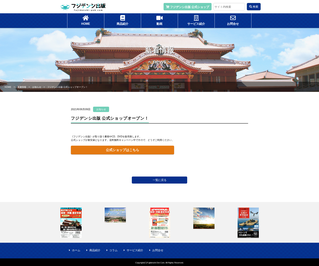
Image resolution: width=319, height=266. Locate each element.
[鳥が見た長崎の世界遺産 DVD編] (248, 223)
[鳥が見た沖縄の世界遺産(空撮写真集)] (115, 215)
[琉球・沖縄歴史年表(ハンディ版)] (71, 223)
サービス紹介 (135, 250)
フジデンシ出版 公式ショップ (189, 7)
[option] (71, 223)
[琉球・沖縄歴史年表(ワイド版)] (159, 223)
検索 (255, 6)
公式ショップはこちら (122, 150)
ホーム (76, 250)
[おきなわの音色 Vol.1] (204, 218)
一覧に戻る (160, 180)
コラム (113, 250)
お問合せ (157, 250)
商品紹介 (94, 250)
